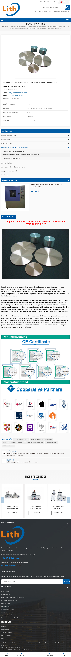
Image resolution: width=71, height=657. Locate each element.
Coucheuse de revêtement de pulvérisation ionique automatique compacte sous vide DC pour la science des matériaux (58, 508)
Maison (5, 26)
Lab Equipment (6, 175)
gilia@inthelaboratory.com (11, 565)
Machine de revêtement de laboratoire (23, 26)
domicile (4, 626)
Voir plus (33, 191)
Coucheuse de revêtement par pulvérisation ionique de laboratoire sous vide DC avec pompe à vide (35, 508)
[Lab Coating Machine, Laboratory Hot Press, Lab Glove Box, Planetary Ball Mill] (11, 9)
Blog (2, 638)
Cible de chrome (8, 446)
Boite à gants (5, 139)
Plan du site (5, 649)
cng (35, 11)
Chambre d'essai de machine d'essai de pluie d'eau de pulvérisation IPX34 (46, 186)
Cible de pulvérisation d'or (35, 442)
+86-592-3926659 (10, 558)
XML (11, 649)
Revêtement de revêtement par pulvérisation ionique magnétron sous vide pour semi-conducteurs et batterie (12, 508)
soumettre (66, 581)
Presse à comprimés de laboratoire (12, 618)
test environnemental (45, 11)
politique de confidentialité (22, 649)
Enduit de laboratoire (8, 609)
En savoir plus (12, 512)
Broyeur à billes (6, 163)
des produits (5, 629)
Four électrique (6, 143)
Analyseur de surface (7, 612)
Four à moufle (5, 594)
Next (68, 500)
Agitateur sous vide (7, 615)
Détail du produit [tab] (8, 217)
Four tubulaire (5, 603)
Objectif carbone (51, 442)
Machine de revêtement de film (13, 151)
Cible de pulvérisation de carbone (41, 439)
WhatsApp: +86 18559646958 (48, 1)
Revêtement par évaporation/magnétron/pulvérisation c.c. (22, 154)
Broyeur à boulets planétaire (9, 600)
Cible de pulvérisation (21, 439)
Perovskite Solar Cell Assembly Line (13, 167)
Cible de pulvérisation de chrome (13, 442)
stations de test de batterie (62, 11)
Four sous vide (5, 606)
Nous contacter (6, 635)
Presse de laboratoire (8, 135)
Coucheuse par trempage (11, 158)
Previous (2, 500)
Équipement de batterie (9, 171)
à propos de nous (6, 632)
